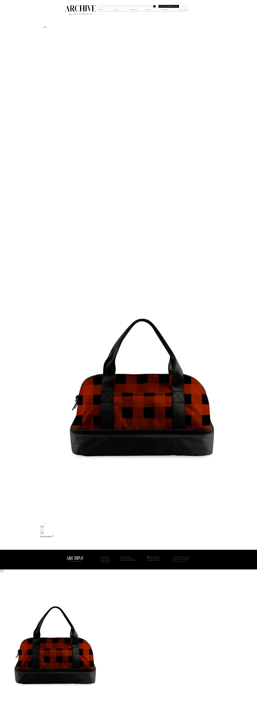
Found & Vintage (127, 560)
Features (105, 557)
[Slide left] (42, 526)
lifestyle (105, 558)
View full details (46, 536)
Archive (183, 557)
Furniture (106, 560)
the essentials (127, 558)
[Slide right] (42, 533)
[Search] (154, 6)
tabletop (105, 562)
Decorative (125, 557)
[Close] (2, 570)
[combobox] (126, 6)
